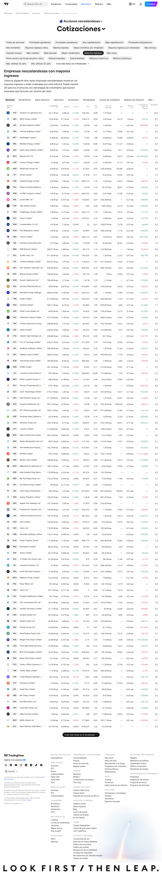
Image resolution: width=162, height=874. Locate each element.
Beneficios (55, 806)
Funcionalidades (80, 758)
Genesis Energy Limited (29, 181)
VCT (14, 218)
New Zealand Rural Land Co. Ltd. (31, 633)
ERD (14, 454)
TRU (14, 708)
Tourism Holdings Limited (30, 261)
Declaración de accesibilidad (85, 850)
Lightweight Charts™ (138, 763)
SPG (14, 540)
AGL (14, 485)
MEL (14, 144)
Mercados (86, 4)
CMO (15, 224)
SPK (14, 150)
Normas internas (111, 769)
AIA (14, 243)
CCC (14, 664)
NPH (14, 503)
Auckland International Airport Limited (31, 243)
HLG (14, 317)
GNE (14, 181)
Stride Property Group (29, 540)
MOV (15, 379)
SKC (14, 286)
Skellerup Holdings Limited (31, 348)
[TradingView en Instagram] (21, 765)
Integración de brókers (139, 780)
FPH (14, 187)
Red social (109, 758)
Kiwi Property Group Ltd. (30, 398)
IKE (15, 621)
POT (14, 342)
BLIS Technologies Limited (31, 652)
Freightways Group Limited (31, 212)
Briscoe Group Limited (29, 274)
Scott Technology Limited (30, 392)
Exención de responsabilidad (85, 841)
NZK (14, 472)
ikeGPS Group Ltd (27, 621)
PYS (14, 683)
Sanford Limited (26, 305)
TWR (14, 299)
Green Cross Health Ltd (29, 311)
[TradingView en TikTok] (36, 765)
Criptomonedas (57, 774)
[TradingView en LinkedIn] (26, 765)
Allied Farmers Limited (29, 714)
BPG (14, 658)
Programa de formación (140, 785)
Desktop (54, 841)
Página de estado (80, 858)
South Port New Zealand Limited (31, 571)
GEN (14, 615)
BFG (14, 640)
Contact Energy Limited (29, 162)
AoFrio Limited (26, 553)
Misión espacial (79, 806)
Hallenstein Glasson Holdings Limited (31, 317)
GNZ (14, 416)
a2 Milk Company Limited (30, 193)
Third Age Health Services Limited (31, 646)
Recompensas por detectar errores (87, 855)
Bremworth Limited (27, 547)
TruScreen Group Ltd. (29, 708)
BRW (14, 547)
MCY (14, 156)
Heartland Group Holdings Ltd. (31, 292)
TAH (14, 646)
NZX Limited (25, 522)
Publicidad (134, 777)
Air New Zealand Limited (30, 125)
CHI (14, 516)
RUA (14, 701)
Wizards (108, 796)
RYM (14, 280)
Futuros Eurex (79, 793)
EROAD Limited (26, 454)
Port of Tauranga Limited (30, 342)
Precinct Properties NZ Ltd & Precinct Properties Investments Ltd (31, 385)
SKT (14, 268)
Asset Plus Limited (27, 689)
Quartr (29, 800)
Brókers (99, 4)
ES (134, 4)
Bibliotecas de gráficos (139, 761)
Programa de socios (138, 782)
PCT (14, 385)
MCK (14, 466)
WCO (15, 578)
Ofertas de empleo (81, 815)
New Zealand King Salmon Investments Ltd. (31, 472)
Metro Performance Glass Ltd (31, 435)
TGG (14, 206)
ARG (14, 497)
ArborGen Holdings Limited (31, 534)
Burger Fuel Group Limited (30, 639)
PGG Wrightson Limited (29, 230)
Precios (76, 761)
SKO (14, 528)
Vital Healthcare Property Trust (31, 447)
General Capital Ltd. (28, 615)
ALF (14, 714)
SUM (14, 361)
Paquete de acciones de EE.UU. (86, 796)
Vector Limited (26, 218)
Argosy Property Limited (30, 497)
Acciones (54, 766)
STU (14, 336)
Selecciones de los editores (116, 785)
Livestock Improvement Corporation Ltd (31, 373)
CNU (14, 237)
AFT (14, 410)
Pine (52, 782)
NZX (14, 522)
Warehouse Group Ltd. (29, 168)
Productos (56, 4)
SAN (14, 305)
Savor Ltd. (24, 590)
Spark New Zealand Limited (31, 150)
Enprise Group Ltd (27, 627)
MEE (14, 695)
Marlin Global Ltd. (27, 720)
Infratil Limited (26, 175)
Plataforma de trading (139, 769)
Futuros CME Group (81, 790)
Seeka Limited (26, 330)
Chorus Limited (26, 237)
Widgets (133, 758)
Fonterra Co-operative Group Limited (31, 113)
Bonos (53, 771)
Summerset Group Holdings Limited (31, 361)
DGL (14, 354)
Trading (108, 780)
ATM (14, 193)
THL (14, 261)
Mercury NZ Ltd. (26, 156)
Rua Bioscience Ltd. (28, 701)
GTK (14, 423)
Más (109, 4)
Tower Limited (25, 299)
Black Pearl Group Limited (30, 658)
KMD (14, 249)
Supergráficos (57, 758)
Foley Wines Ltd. (26, 584)
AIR (14, 125)
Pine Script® (56, 831)
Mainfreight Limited (28, 137)
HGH (14, 292)
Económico (55, 804)
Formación (109, 782)
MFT (14, 137)
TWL (14, 677)
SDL (14, 609)
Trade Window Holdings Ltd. (31, 677)
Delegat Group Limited (29, 354)
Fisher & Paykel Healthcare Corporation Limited (31, 187)
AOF (14, 553)
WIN (14, 460)
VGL (14, 491)
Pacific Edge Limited (28, 670)
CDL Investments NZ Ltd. (30, 602)
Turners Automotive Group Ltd (31, 323)
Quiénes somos (79, 804)
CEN (14, 162)
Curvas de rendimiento (60, 823)
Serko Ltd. (24, 528)
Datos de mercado (81, 763)
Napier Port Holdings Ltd (30, 503)
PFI (15, 509)
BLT (14, 652)
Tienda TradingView (81, 825)
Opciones (55, 825)
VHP (14, 447)
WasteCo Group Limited (29, 578)
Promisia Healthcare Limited (31, 596)
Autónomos (109, 798)
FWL (14, 584)
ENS (14, 627)
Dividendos (55, 809)
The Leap (77, 782)
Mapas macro (56, 828)
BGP (14, 274)
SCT (14, 392)
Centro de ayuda (80, 812)
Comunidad (71, 4)
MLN (14, 720)
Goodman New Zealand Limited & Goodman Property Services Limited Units (31, 416)
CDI (14, 602)
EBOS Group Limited (28, 119)
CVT (14, 429)
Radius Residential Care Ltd (31, 441)
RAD (14, 441)
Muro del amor (111, 761)
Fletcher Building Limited (30, 131)
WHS (15, 168)
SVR (14, 590)
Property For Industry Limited (31, 509)
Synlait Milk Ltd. (26, 199)
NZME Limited (25, 367)
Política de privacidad (82, 844)
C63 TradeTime (79, 831)
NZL (14, 633)
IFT (15, 175)
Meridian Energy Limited (30, 144)
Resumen (77, 774)
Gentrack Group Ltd (28, 423)
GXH (14, 311)
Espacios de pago (112, 801)
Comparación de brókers (83, 780)
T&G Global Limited (28, 206)
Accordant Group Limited (30, 485)
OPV (53, 812)
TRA (14, 323)
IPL (15, 565)
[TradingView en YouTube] (16, 765)
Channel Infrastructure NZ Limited (31, 516)
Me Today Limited (27, 695)
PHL (14, 596)
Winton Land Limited (28, 460)
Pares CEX (55, 777)
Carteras (54, 820)
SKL (14, 348)
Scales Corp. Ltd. (27, 255)
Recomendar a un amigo (115, 763)
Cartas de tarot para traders (85, 828)
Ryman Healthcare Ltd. (29, 280)
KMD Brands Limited (28, 249)
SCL (14, 255)
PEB (14, 671)
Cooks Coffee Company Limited (31, 664)
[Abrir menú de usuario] (140, 4)
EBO (14, 119)
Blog (75, 809)
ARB (14, 534)
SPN (14, 571)
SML (14, 199)
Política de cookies (81, 847)
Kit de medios (79, 817)
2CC (14, 559)
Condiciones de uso (81, 839)
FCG (14, 113)
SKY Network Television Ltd (31, 268)
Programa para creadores (115, 766)
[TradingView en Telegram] (31, 765)
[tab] (15, 42)
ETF (52, 768)
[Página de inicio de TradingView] (6, 4)
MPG (14, 435)
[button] (63, 4)
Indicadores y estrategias (115, 793)
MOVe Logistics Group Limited (31, 379)
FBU (14, 131)
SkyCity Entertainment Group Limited (31, 286)
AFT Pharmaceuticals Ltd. (30, 410)
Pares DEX (55, 780)
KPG (14, 398)
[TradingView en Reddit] (41, 765)
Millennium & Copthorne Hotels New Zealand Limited (31, 466)
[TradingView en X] (6, 765)
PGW (15, 230)
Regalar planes (79, 766)
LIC (15, 373)
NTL (14, 726)
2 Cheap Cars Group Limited (31, 559)
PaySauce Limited (27, 683)
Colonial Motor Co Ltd (29, 224)
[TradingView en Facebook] (11, 765)
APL (14, 689)
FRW (14, 212)
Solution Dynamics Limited (31, 608)
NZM (14, 367)
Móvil (53, 839)
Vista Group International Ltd (31, 491)
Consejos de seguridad (82, 853)
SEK (14, 330)
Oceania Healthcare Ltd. (30, 404)
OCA (14, 404)
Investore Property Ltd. (29, 565)
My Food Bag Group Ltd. (30, 478)
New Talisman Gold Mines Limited (31, 726)
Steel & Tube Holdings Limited (31, 336)
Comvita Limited (26, 429)
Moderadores (110, 772)
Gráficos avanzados (138, 766)
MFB (14, 478)
